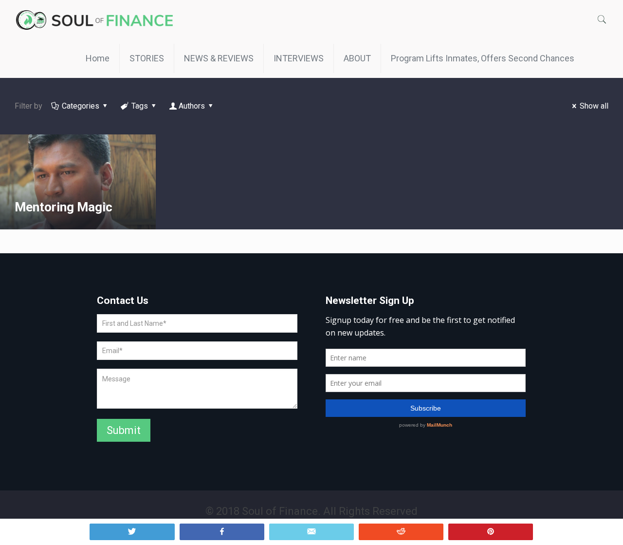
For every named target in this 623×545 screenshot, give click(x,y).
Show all (594, 106)
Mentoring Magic (63, 207)
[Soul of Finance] (97, 19)
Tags (139, 106)
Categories (80, 106)
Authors (192, 106)
